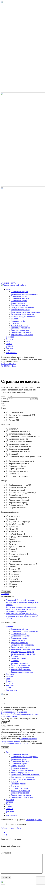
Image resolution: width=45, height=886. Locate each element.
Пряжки (14, 319)
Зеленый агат (15, 531)
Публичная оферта (9, 716)
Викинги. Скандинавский (20, 415)
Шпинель (13, 584)
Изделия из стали (16, 490)
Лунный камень (16, 546)
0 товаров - (8, 283)
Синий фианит (15, 562)
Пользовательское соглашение (14, 712)
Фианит (12, 567)
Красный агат (15, 541)
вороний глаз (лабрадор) (19, 521)
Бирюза (12, 519)
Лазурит (12, 544)
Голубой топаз (15, 524)
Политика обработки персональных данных (20, 714)
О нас (8, 350)
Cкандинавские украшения (21, 441)
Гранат (12, 526)
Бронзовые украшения (20, 328)
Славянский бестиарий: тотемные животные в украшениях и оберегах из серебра (22, 602)
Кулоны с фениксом (19, 305)
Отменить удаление (34, 820)
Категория (5, 424)
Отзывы (9, 346)
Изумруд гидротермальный (21, 536)
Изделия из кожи (16, 487)
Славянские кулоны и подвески (24, 294)
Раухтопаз (13, 557)
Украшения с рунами (18, 464)
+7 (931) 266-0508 (8, 364)
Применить (6, 591)
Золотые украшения (19, 325)
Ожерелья (15, 323)
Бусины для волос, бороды (22, 314)
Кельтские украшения (20, 310)
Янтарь (12, 587)
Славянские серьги (19, 301)
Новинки (10, 337)
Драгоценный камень (10, 512)
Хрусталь (13, 574)
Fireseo (16, 725)
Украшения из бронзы (18, 500)
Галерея (9, 339)
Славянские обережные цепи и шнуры (25, 456)
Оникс (12, 552)
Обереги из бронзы (17, 505)
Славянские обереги (19, 292)
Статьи (9, 344)
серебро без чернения (18, 498)
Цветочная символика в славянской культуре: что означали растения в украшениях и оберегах (21, 609)
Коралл (12, 539)
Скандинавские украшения (22, 307)
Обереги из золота (17, 508)
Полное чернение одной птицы (22, 493)
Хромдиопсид (15, 572)
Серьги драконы (18, 303)
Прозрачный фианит (18, 554)
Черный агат (14, 582)
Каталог (9, 289)
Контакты (10, 348)
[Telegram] (3, 884)
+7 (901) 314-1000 (8, 366)
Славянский (14, 412)
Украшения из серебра (18, 503)
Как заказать (11, 353)
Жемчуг (12, 529)
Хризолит (13, 569)
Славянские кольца (19, 296)
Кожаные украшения (20, 330)
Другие (12, 420)
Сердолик (13, 559)
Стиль (3, 408)
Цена (3, 403)
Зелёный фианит (16, 534)
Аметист (13, 516)
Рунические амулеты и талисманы (25, 312)
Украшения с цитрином (21, 332)
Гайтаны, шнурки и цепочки (23, 316)
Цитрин (12, 579)
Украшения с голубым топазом (22, 564)
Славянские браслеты (20, 298)
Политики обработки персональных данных (19, 740)
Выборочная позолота (18, 485)
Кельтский (13, 417)
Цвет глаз (13, 577)
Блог (8, 341)
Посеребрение (15, 495)
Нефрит (12, 549)
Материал (5, 480)
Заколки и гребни (18, 321)
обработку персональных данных (15, 743)
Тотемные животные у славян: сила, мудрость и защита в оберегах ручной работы (22, 616)
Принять (5, 748)
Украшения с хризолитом (22, 334)
